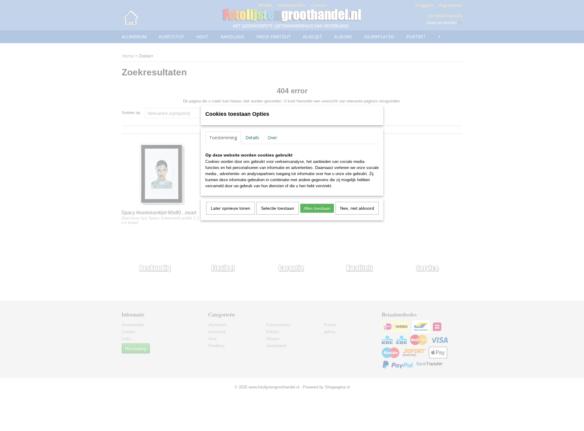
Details (252, 137)
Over (272, 137)
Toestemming (223, 137)
